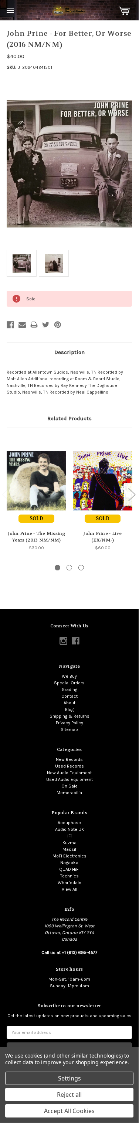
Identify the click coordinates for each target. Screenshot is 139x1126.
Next (131, 494)
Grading (69, 689)
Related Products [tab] (69, 418)
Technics (69, 876)
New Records (69, 759)
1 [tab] (57, 567)
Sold (36, 518)
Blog (69, 709)
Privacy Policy (69, 722)
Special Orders (69, 682)
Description (69, 352)
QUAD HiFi (69, 869)
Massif (69, 849)
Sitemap (69, 729)
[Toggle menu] (10, 10)
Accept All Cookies (69, 1111)
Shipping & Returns (69, 716)
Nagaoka (69, 862)
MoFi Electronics (69, 856)
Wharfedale (69, 882)
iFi (69, 836)
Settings (69, 1078)
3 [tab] (81, 567)
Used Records (69, 766)
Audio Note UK (69, 829)
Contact (69, 696)
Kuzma (69, 842)
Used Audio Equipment (69, 779)
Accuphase (69, 822)
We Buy (69, 676)
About (69, 702)
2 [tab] (69, 567)
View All (69, 889)
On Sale (69, 786)
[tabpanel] (36, 493)
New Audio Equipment (69, 772)
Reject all (69, 1094)
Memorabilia (69, 792)
